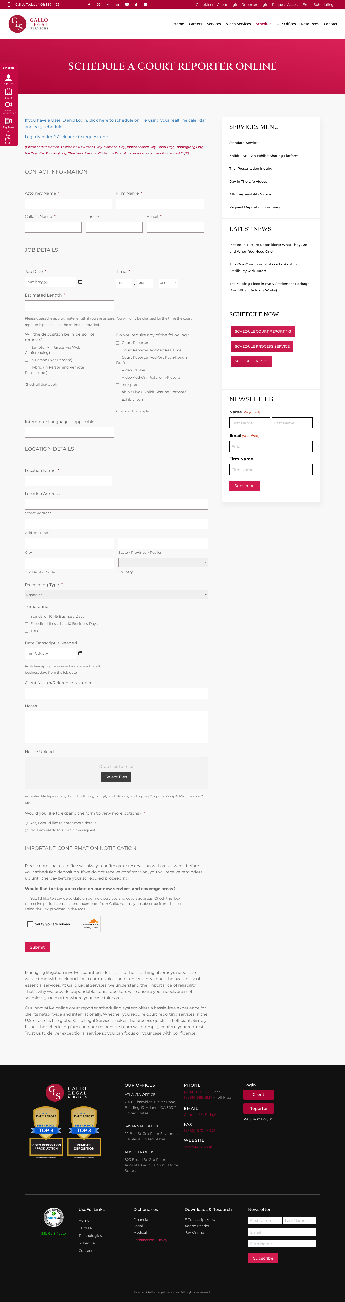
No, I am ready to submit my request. (63, 830)
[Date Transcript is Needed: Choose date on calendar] (80, 653)
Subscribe (244, 485)
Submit (37, 947)
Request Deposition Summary (254, 207)
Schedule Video (251, 361)
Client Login (227, 4)
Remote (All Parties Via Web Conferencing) (52, 350)
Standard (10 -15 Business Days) (58, 616)
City (28, 552)
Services (214, 23)
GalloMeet (205, 4)
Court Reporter (135, 342)
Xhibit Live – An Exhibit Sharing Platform (264, 156)
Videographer (134, 370)
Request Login (258, 1119)
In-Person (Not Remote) (51, 360)
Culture (85, 1228)
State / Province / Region (140, 552)
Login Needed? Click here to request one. (67, 136)
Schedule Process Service (262, 346)
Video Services (238, 23)
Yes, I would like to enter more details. (63, 823)
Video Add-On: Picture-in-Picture (151, 377)
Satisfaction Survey (150, 1240)
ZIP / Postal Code (40, 572)
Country (125, 572)
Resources (310, 23)
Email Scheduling (318, 4)
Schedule (264, 23)
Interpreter (131, 384)
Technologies (90, 1235)
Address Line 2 (38, 533)
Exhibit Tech (132, 399)
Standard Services (244, 143)
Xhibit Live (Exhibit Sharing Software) (155, 392)
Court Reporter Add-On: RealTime (151, 350)
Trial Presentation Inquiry (250, 168)
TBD (34, 631)
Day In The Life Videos (248, 181)
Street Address (38, 513)
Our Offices (286, 23)
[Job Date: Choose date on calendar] (80, 281)
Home (179, 23)
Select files (116, 777)
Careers (195, 23)
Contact (330, 23)
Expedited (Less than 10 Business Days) (64, 623)
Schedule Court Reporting (263, 331)
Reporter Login (255, 4)
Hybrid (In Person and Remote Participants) (54, 370)
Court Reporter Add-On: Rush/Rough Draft (151, 360)
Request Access (285, 4)
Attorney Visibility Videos (250, 194)
